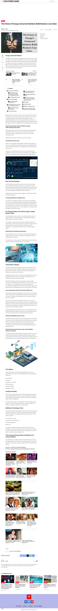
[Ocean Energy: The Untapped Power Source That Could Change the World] (36, 579)
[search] (50, 1)
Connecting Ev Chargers (12, 111)
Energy (3, 582)
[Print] (50, 30)
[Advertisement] (29, 11)
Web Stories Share (11, 1)
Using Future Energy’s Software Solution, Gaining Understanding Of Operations (13, 94)
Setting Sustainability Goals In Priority (29, 95)
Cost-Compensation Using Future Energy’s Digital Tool (29, 92)
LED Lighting (25, 102)
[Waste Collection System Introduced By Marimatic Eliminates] (21, 579)
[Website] (37, 561)
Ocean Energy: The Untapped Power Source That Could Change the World (35, 586)
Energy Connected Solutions (13, 90)
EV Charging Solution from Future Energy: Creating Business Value (13, 105)
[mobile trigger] (2, 1)
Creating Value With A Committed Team (13, 102)
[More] (51, 30)
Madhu (6, 28)
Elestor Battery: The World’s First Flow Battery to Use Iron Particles (50, 586)
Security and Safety (27, 104)
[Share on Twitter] (46, 30)
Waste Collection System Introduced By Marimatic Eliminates (20, 586)
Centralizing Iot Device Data (15, 97)
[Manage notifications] (2, 608)
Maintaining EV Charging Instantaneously (13, 108)
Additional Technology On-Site (29, 106)
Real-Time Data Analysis (12, 99)
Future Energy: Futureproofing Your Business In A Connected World (28, 109)
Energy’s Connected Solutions (15, 551)
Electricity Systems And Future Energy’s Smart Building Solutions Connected (29, 99)
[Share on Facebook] (44, 30)
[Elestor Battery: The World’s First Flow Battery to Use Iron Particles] (50, 579)
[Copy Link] (48, 30)
